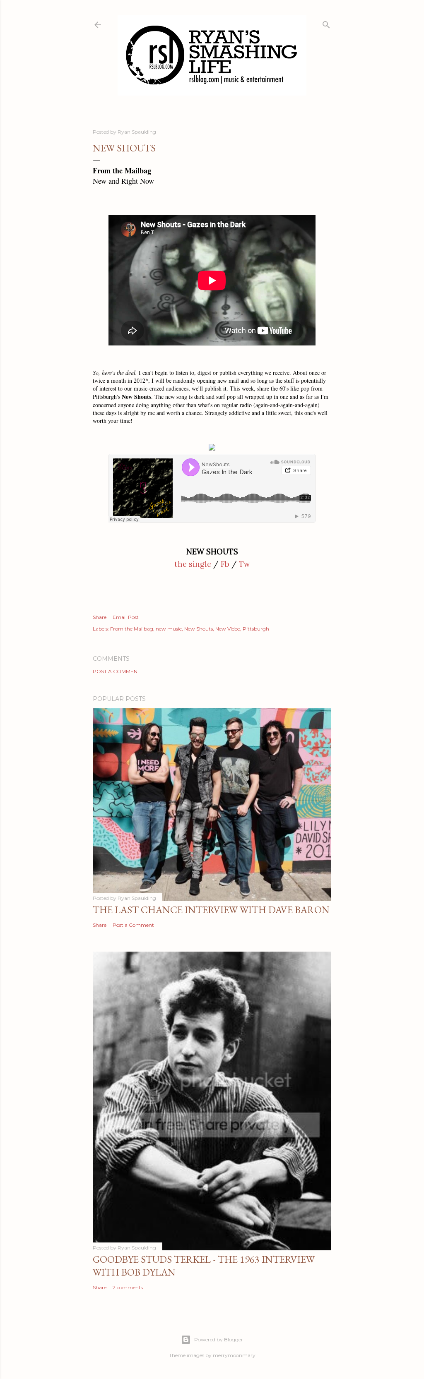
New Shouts (198, 629)
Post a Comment (116, 671)
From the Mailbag (131, 629)
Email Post (126, 617)
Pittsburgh (256, 629)
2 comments (128, 1287)
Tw (244, 564)
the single (192, 564)
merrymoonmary (234, 1355)
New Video (227, 629)
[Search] (326, 23)
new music (169, 629)
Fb (225, 564)
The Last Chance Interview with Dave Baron (211, 909)
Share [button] (99, 617)
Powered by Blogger (218, 1339)
